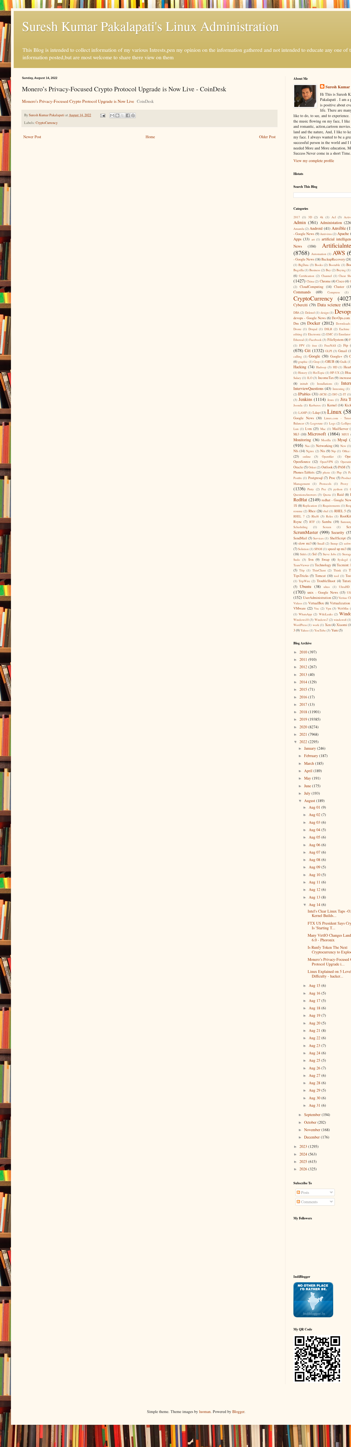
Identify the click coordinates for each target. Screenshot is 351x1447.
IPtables (304, 394)
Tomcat (320, 575)
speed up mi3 (337, 548)
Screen (327, 527)
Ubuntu (305, 586)
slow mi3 (305, 543)
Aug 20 (315, 1023)
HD (335, 367)
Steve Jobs (329, 554)
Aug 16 (315, 993)
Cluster (339, 286)
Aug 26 (315, 1068)
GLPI (328, 351)
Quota (327, 494)
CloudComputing (311, 286)
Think (337, 570)
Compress (333, 292)
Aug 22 (315, 1037)
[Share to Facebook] (128, 115)
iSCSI (323, 394)
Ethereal (298, 340)
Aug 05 (315, 837)
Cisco (340, 281)
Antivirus (326, 234)
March (309, 763)
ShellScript (338, 538)
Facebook (315, 340)
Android (316, 228)
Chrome (325, 281)
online (307, 456)
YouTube (320, 630)
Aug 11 (315, 882)
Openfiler (328, 456)
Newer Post (32, 136)
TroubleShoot (326, 581)
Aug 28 (315, 1082)
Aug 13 (315, 897)
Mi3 (296, 434)
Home (150, 136)
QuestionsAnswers (304, 494)
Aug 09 (315, 867)
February (311, 755)
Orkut (312, 467)
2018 (303, 711)
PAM (341, 467)
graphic (303, 361)
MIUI (345, 434)
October (311, 1122)
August (310, 800)
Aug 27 (315, 1075)
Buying (341, 270)
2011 (303, 659)
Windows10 (301, 620)
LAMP (302, 412)
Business (314, 270)
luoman (205, 1411)
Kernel (332, 405)
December (312, 1137)
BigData (303, 265)
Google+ (336, 356)
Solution (303, 549)
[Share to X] (122, 115)
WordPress (300, 625)
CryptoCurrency (47, 122)
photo (326, 472)
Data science (329, 304)
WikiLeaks (326, 614)
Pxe (323, 489)
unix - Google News (322, 592)
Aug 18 (315, 1007)
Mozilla (326, 440)
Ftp (345, 345)
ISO (334, 394)
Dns (296, 323)
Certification (306, 276)
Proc (332, 477)
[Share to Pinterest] (133, 115)
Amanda (298, 228)
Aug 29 (315, 1090)
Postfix (297, 478)
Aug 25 (315, 1060)
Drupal (312, 329)
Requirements (331, 505)
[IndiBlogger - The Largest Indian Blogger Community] (313, 1315)
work (316, 625)
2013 (303, 674)
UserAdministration (317, 597)
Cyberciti (300, 304)
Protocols (325, 484)
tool (336, 576)
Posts (304, 1192)
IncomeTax (326, 377)
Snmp (334, 543)
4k (321, 217)
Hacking (299, 366)
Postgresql (315, 477)
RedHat (300, 499)
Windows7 (321, 620)
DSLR (328, 329)
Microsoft (317, 434)
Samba (327, 521)
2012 (303, 666)
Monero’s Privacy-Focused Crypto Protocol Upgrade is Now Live (78, 101)
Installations (324, 383)
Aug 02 (315, 814)
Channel (326, 276)
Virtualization (340, 603)
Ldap (316, 412)
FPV (302, 345)
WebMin (343, 608)
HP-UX (334, 372)
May (308, 778)
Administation (331, 222)
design (325, 312)
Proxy (344, 484)
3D (310, 217)
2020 (303, 726)
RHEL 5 (340, 511)
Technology (323, 565)
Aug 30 (315, 1097)
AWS (339, 252)
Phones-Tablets (304, 472)
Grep (316, 361)
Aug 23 (315, 1045)
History (302, 372)
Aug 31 (315, 1105)
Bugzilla (298, 270)
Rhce (312, 511)
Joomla (297, 405)
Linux (334, 411)
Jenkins (305, 399)
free (314, 345)
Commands (302, 292)
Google (314, 356)
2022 (303, 741)
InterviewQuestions (308, 388)
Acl (334, 217)
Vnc (316, 608)
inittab (304, 383)
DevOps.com (341, 318)
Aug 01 (315, 807)
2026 (303, 1168)
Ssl (314, 554)
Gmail (342, 351)
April (308, 770)
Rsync (297, 521)
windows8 (340, 620)
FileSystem (335, 339)
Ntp (333, 451)
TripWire (304, 581)
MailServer (340, 428)
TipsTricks (300, 575)
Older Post (267, 136)
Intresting (339, 389)
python (337, 489)
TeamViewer (301, 565)
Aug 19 (315, 1015)
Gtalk (343, 361)
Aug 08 (315, 859)
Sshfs (303, 554)
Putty (310, 489)
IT (344, 394)
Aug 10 (315, 874)
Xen (328, 624)
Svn (310, 559)
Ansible (339, 228)
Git (308, 350)
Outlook (327, 467)
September (313, 1114)
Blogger (238, 1411)
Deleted (310, 312)
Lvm (308, 428)
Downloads (343, 323)
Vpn (328, 608)
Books (319, 265)
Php (339, 472)
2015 (303, 689)
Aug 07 (315, 852)
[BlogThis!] (117, 115)
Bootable (334, 265)
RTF (312, 522)
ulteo (327, 587)
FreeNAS (330, 345)
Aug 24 (315, 1052)
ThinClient (319, 570)
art (313, 239)
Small (320, 543)
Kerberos (315, 405)
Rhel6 (315, 516)
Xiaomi (341, 624)
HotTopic (319, 372)
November (312, 1129)
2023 (303, 1146)
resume (297, 511)
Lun (296, 429)
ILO (309, 378)
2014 (303, 681)
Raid (340, 494)
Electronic (314, 334)
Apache (343, 233)
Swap (325, 559)
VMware (299, 608)
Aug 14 (315, 904)
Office (346, 451)
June (308, 785)
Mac (323, 429)
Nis (322, 451)
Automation (318, 254)
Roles (329, 516)
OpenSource (301, 461)
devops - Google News (309, 318)
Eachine (344, 329)
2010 (303, 652)
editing (297, 334)
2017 (296, 217)
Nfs (295, 451)
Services (318, 538)
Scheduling (300, 527)
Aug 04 (315, 829)
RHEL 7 (299, 516)
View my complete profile (313, 160)
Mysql (342, 439)
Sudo (296, 559)
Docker (313, 323)
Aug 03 (315, 822)
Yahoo (305, 630)
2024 (303, 1154)
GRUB (329, 361)
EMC (329, 334)
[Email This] (112, 115)
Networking (324, 445)
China (310, 281)
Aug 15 (315, 985)
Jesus (330, 400)
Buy (328, 270)
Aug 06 (315, 844)
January (310, 748)
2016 (303, 697)
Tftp (302, 570)
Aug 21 (315, 1030)
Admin (299, 222)
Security (337, 532)
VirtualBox (316, 603)
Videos (297, 603)
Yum (334, 630)
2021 (303, 734)
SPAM (318, 549)
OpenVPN (326, 462)
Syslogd (343, 559)
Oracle (298, 467)
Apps (297, 239)
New (343, 446)
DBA (296, 312)
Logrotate (316, 423)
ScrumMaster (305, 532)
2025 (303, 1161)
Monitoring (302, 439)
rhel (325, 511)
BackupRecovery (333, 259)
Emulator (344, 334)
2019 (303, 719)
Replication (310, 505)
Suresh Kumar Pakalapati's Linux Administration (150, 26)
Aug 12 (315, 889)
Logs (332, 423)
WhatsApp (305, 614)
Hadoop (321, 367)
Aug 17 (315, 1000)
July (308, 793)
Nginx (310, 451)
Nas (307, 446)
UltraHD (344, 587)
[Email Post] (102, 115)
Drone (297, 329)
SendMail (300, 538)
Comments (309, 1201)
